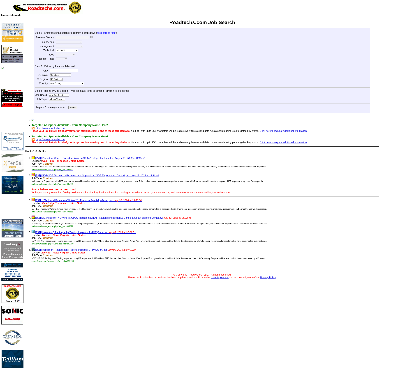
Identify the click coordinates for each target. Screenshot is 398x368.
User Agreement (220, 277)
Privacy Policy (268, 277)
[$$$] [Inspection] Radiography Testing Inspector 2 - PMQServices (85, 232)
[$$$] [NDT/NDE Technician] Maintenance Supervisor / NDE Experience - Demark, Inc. (97, 175)
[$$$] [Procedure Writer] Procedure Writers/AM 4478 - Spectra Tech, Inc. (90, 158)
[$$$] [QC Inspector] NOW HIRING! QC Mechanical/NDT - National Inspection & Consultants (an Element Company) (113, 217)
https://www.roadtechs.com (50, 128)
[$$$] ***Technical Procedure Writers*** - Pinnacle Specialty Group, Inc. (88, 200)
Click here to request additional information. (283, 131)
